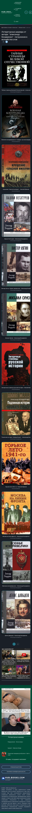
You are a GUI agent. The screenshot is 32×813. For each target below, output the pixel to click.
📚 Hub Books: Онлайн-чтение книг (10, 27)
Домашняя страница (18, 3)
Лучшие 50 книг (18, 9)
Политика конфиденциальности (16, 771)
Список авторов (17, 15)
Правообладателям (16, 767)
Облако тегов (22, 27)
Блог (17, 21)
